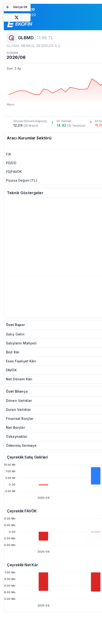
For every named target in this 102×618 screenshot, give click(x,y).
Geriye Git (20, 7)
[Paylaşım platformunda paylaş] (17, 17)
